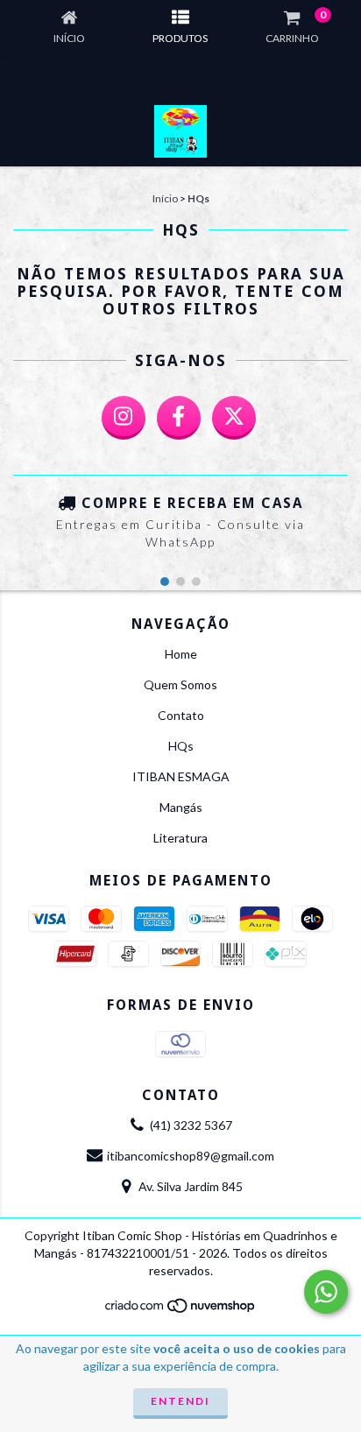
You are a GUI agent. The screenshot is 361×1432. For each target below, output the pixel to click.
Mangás (180, 807)
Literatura (180, 837)
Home (181, 653)
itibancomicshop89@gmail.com (190, 1155)
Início (165, 198)
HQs (181, 745)
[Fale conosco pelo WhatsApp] (326, 1292)
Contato (181, 715)
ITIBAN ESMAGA (181, 776)
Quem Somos (180, 684)
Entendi (180, 1400)
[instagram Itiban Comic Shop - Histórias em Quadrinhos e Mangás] (123, 418)
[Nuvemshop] (181, 1309)
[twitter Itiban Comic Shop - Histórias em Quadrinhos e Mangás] (234, 418)
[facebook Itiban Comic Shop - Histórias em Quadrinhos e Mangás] (179, 418)
